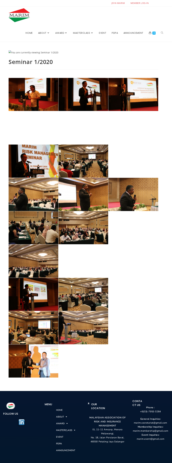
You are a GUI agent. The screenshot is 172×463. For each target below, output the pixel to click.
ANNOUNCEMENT (65, 450)
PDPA (59, 443)
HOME (59, 410)
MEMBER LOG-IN (140, 3)
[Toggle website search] (162, 33)
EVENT (59, 436)
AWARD (60, 423)
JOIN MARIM (118, 3)
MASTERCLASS (64, 430)
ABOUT (60, 416)
